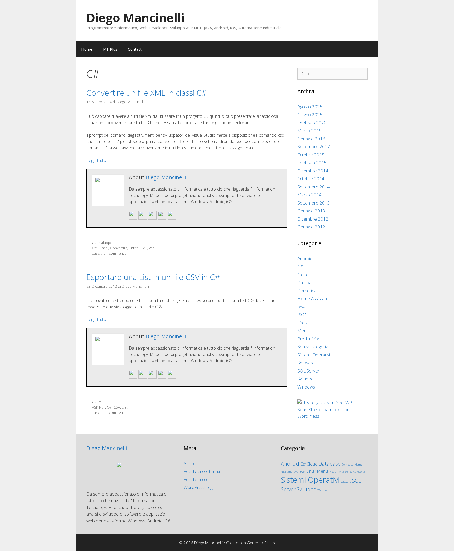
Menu (103, 401)
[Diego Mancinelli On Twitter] (152, 218)
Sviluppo (105, 242)
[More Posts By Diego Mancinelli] (172, 218)
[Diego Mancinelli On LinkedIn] (162, 218)
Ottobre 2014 (310, 179)
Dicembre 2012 (312, 219)
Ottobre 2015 (310, 155)
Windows (306, 387)
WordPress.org (198, 487)
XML (144, 247)
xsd (152, 247)
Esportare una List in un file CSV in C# (153, 277)
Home (86, 49)
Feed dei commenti (203, 479)
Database (306, 282)
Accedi (190, 463)
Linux (302, 323)
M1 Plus (110, 49)
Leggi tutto (96, 160)
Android (305, 259)
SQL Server (308, 371)
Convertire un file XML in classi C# (146, 92)
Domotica (306, 291)
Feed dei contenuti (202, 471)
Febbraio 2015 (312, 163)
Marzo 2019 (309, 130)
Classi (103, 247)
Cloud (303, 275)
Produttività (308, 339)
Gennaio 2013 (311, 211)
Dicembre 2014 (312, 171)
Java (301, 307)
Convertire (118, 247)
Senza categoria (312, 347)
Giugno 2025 (309, 114)
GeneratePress (261, 542)
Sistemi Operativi (313, 355)
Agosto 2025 (309, 107)
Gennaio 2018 (311, 139)
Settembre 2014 (313, 187)
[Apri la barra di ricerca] (370, 49)
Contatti (135, 49)
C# (94, 242)
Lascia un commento (109, 253)
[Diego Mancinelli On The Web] (142, 218)
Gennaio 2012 (311, 227)
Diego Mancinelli (135, 17)
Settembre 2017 (313, 147)
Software (306, 363)
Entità (134, 247)
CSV (116, 407)
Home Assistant (312, 298)
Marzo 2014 (309, 195)
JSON (302, 315)
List (125, 407)
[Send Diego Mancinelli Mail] (133, 218)
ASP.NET (98, 407)
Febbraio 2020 (312, 123)
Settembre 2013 (313, 203)
